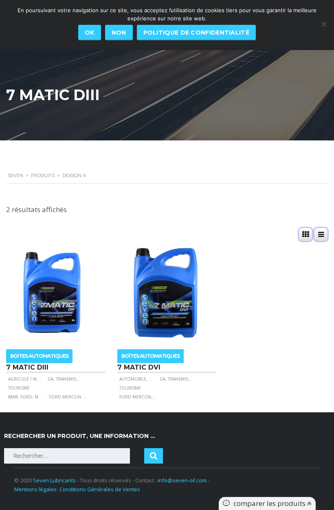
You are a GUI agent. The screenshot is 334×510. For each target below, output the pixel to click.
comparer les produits (270, 503)
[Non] (324, 24)
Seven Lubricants (54, 480)
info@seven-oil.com (182, 480)
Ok (89, 32)
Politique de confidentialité (196, 32)
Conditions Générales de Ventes (99, 489)
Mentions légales (35, 489)
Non (119, 32)
